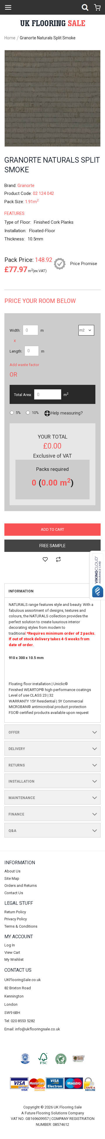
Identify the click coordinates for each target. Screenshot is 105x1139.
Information (21, 591)
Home (9, 38)
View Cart (12, 952)
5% (18, 412)
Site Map (11, 878)
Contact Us (13, 893)
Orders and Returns (20, 885)
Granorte (26, 185)
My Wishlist (14, 959)
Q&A (12, 831)
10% (35, 412)
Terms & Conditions (20, 926)
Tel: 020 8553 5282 (19, 1021)
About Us (12, 871)
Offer (14, 732)
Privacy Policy (15, 919)
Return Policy (15, 912)
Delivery (16, 749)
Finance (16, 814)
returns (16, 765)
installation (21, 781)
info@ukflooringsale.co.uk (37, 1029)
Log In (9, 945)
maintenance (21, 798)
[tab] (52, 590)
